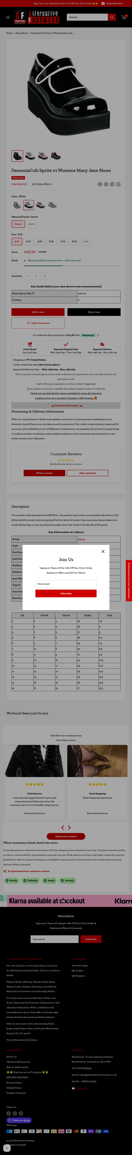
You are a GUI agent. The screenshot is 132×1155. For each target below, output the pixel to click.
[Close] (103, 551)
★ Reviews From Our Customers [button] (129, 581)
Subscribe (66, 593)
